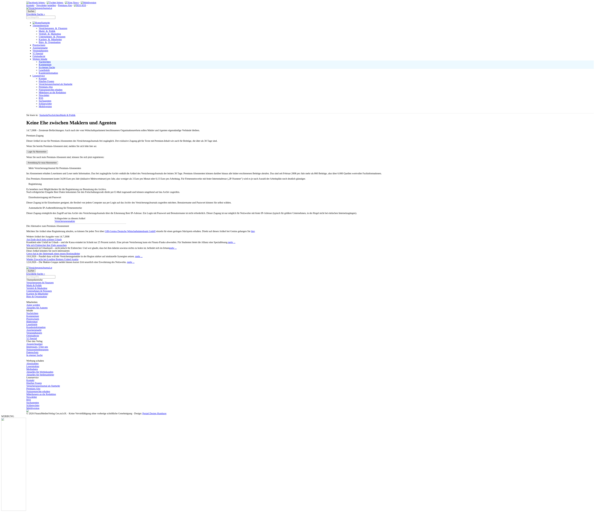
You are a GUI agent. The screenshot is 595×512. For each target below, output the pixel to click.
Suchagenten (45, 101)
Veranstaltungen (40, 50)
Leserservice (39, 75)
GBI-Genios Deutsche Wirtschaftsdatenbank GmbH (130, 231)
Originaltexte (39, 56)
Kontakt (30, 5)
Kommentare (45, 64)
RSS (83, 5)
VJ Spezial (38, 53)
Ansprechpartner (34, 344)
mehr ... (231, 242)
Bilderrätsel (31, 321)
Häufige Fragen (46, 81)
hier (253, 231)
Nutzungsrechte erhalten (50, 89)
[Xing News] (72, 2)
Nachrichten (45, 61)
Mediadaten (32, 369)
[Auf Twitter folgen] (55, 2)
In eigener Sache (47, 67)
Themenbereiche (41, 25)
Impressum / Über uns (37, 346)
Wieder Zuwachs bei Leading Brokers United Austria (52, 259)
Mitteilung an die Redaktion (52, 92)
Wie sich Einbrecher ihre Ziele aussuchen (46, 245)
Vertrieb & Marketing (50, 34)
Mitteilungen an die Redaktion (41, 394)
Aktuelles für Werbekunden (39, 372)
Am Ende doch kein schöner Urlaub (44, 239)
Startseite (45, 22)
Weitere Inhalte (40, 59)
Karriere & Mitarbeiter (50, 39)
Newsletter (41, 5)
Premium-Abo (65, 5)
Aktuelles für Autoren (37, 307)
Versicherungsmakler (65, 221)
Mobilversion (45, 106)
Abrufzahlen (32, 363)
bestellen (51, 5)
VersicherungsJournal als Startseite (55, 84)
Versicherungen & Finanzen (53, 28)
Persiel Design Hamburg (154, 413)
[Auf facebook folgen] (35, 2)
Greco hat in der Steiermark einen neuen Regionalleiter (53, 253)
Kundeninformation (48, 73)
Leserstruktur (32, 366)
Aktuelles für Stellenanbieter (40, 374)
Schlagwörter (45, 103)
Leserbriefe (44, 70)
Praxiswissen (39, 45)
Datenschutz (32, 352)
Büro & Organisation (50, 42)
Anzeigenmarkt (40, 48)
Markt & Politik (47, 31)
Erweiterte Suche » (35, 14)
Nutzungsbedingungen (37, 349)
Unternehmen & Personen (52, 36)
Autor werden (33, 305)
